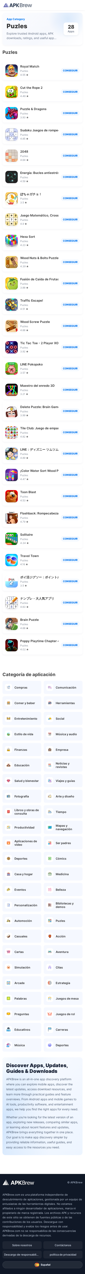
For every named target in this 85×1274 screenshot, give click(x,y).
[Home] (17, 5)
